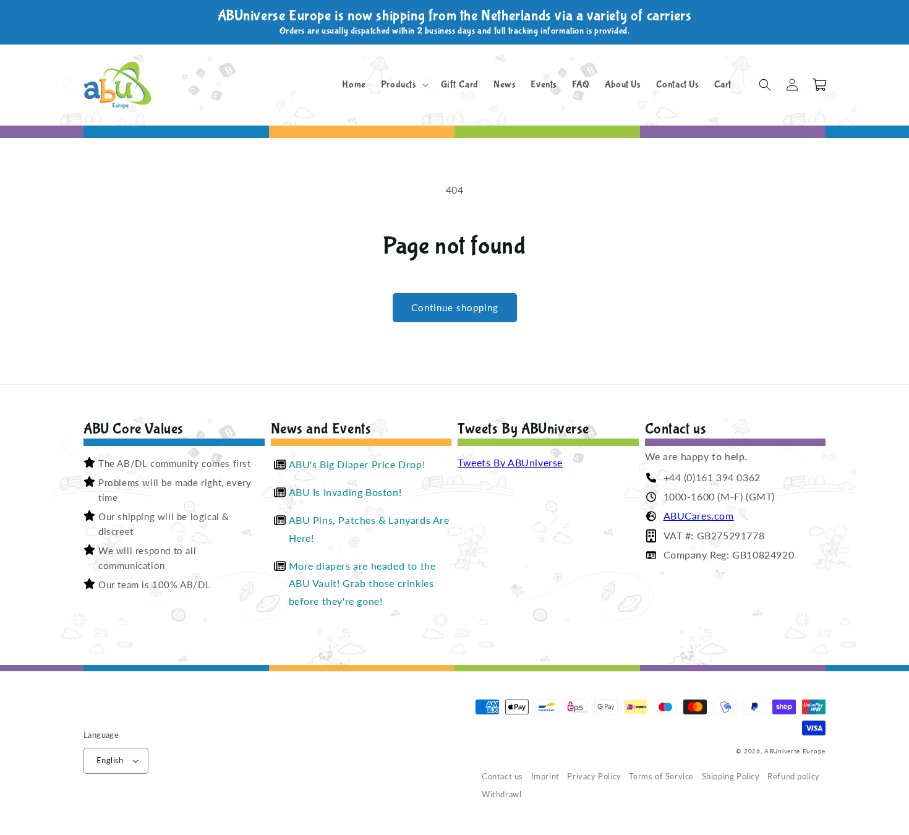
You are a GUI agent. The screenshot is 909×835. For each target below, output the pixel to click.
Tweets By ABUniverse (510, 462)
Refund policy (793, 776)
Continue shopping (454, 307)
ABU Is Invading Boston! (345, 492)
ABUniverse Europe (795, 751)
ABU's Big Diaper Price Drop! (357, 464)
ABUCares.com (699, 515)
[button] (403, 85)
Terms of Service (661, 776)
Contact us (502, 776)
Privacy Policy (594, 776)
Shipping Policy (731, 776)
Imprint (545, 776)
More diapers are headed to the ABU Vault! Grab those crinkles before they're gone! (362, 583)
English (110, 760)
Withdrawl (501, 794)
